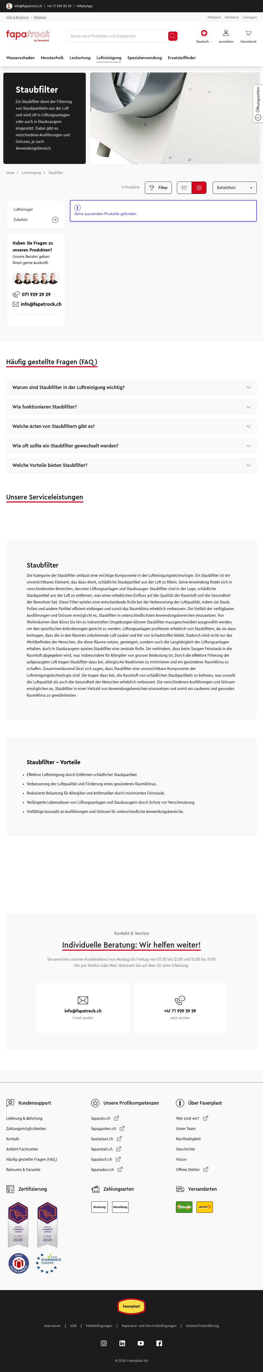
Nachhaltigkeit (188, 1139)
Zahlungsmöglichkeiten (26, 1129)
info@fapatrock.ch (28, 6)
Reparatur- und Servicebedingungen (149, 1326)
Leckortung (80, 58)
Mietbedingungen (99, 1326)
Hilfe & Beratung (17, 17)
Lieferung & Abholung (24, 1118)
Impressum (52, 1326)
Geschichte (185, 1149)
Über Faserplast (205, 1103)
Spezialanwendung (144, 58)
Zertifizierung (32, 1189)
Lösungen (250, 17)
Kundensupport (34, 1103)
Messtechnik (52, 58)
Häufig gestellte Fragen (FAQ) (31, 1159)
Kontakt (12, 1139)
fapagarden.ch (103, 1129)
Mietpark (214, 17)
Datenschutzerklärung (202, 1326)
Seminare (232, 17)
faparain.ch (100, 1118)
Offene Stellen (188, 1170)
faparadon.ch (102, 1170)
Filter (162, 188)
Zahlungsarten (119, 1189)
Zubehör (21, 220)
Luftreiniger (23, 209)
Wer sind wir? (187, 1118)
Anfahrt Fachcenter (22, 1149)
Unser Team (186, 1129)
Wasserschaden (20, 58)
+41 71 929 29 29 (59, 6)
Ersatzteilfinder (182, 58)
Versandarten (202, 1189)
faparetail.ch (101, 1149)
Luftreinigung (109, 58)
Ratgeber (40, 17)
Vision (181, 1159)
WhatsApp (84, 6)
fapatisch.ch (101, 1159)
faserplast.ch (102, 1139)
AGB (73, 1326)
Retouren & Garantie (23, 1170)
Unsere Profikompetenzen (131, 1103)
